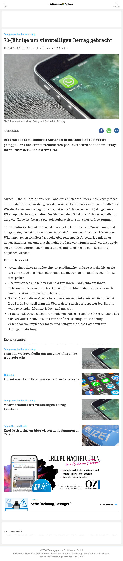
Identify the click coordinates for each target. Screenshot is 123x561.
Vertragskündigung (72, 553)
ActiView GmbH (76, 556)
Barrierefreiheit (54, 553)
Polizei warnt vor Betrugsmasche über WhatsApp (41, 379)
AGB (15, 553)
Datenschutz (25, 553)
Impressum (39, 553)
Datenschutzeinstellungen (97, 553)
